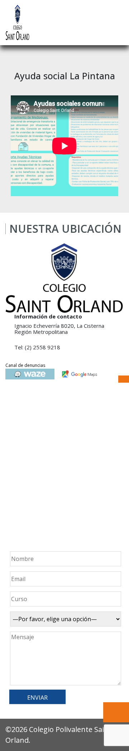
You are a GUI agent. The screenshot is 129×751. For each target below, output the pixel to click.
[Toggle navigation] (118, 22)
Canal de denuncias (25, 365)
